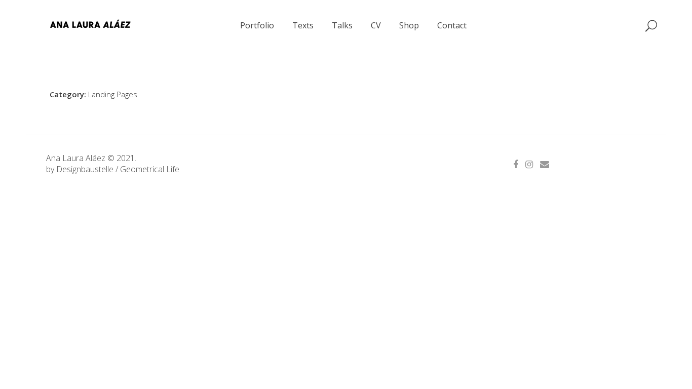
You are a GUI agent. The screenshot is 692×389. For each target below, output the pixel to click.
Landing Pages (112, 94)
